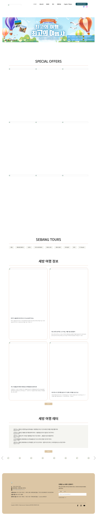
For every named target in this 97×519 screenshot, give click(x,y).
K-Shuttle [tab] (82, 247)
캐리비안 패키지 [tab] (20, 247)
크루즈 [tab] (29, 247)
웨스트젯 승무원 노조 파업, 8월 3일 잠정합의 (63, 331)
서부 (65, 491)
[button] (2, 458)
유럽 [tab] (11, 247)
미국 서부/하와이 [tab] (38, 247)
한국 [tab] (74, 247)
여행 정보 (59, 4)
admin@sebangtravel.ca (19, 489)
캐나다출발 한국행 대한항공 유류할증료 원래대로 (24, 386)
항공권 (47, 4)
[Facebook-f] (84, 7)
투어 (53, 4)
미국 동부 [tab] (67, 247)
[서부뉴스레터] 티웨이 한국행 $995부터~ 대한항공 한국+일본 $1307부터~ (33, 432)
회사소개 (41, 4)
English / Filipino (68, 4)
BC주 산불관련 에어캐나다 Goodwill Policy (22, 318)
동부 (61, 491)
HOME (35, 4)
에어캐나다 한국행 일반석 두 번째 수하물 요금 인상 (65, 392)
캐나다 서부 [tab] (49, 247)
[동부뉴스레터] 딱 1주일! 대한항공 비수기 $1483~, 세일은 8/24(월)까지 (33, 436)
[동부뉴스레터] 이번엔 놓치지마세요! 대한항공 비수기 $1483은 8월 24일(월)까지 (35, 429)
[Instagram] (87, 7)
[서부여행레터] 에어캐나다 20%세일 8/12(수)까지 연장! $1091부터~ (32, 439)
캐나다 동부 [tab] (58, 247)
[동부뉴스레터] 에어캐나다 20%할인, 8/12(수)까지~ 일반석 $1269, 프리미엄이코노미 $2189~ (39, 442)
